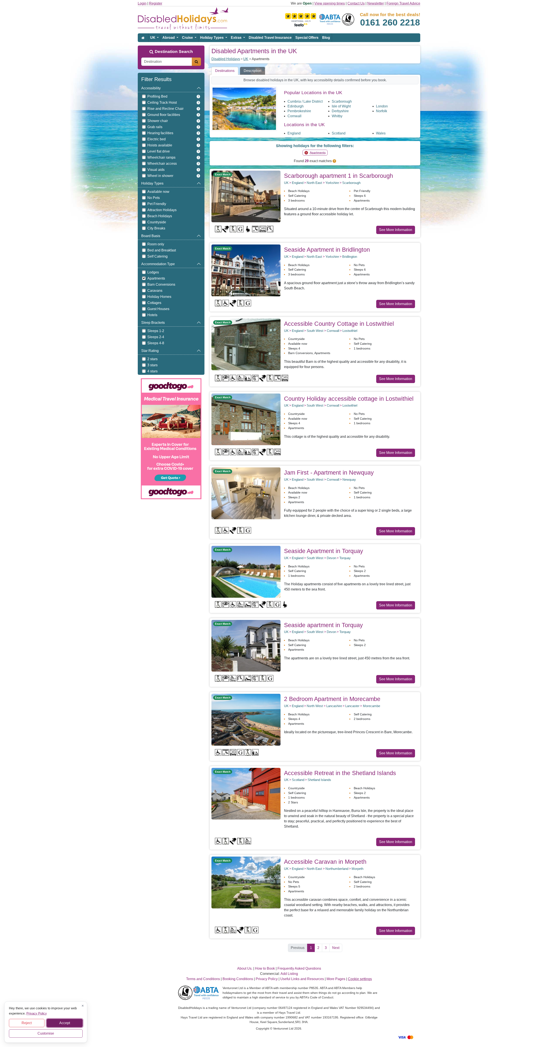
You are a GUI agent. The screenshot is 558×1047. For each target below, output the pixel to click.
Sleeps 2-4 (155, 337)
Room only (155, 244)
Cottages (154, 303)
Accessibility (151, 88)
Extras (236, 37)
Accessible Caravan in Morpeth (325, 861)
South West (315, 331)
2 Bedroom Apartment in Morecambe (332, 699)
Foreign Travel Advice (403, 3)
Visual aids (156, 169)
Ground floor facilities (163, 115)
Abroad (169, 37)
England (294, 133)
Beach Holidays (159, 216)
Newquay (349, 479)
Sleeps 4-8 (155, 343)
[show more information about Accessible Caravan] (246, 882)
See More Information (395, 230)
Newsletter (375, 3)
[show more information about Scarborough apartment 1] (246, 196)
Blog (326, 37)
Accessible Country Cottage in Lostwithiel (339, 323)
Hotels (152, 315)
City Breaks (156, 228)
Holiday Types (212, 37)
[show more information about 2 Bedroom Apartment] (246, 719)
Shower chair (157, 121)
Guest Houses (158, 309)
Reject (27, 1023)
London (382, 106)
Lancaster (352, 706)
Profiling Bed (157, 96)
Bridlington (349, 256)
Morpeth (357, 869)
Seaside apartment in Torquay (323, 625)
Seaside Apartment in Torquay (323, 551)
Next (335, 948)
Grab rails (154, 127)
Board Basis (150, 236)
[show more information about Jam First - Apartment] (246, 493)
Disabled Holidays (225, 59)
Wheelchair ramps (161, 157)
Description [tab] (252, 71)
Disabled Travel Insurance (270, 37)
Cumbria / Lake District (305, 101)
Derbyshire (340, 111)
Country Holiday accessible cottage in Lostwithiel (348, 398)
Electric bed (156, 139)
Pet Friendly (156, 204)
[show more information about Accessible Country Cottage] (246, 344)
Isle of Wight (341, 106)
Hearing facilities (160, 133)
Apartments (156, 278)
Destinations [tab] (225, 71)
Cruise (188, 37)
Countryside (156, 222)
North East (314, 183)
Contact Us (356, 3)
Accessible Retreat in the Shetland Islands (340, 773)
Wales (381, 133)
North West (315, 706)
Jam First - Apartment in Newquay (329, 472)
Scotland (338, 133)
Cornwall (294, 116)
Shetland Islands (319, 780)
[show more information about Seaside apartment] (246, 645)
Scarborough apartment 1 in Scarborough (338, 175)
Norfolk (381, 111)
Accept (64, 1023)
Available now (158, 191)
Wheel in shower (160, 176)
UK (153, 37)
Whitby (337, 116)
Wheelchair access (162, 163)
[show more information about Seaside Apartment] (246, 270)
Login (142, 3)
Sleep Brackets (153, 322)
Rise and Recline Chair (165, 108)
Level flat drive (158, 151)
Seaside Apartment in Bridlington (327, 249)
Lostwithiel (349, 331)
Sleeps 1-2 (155, 331)
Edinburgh (296, 106)
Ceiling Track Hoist (162, 102)
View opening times (329, 3)
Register (155, 3)
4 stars (152, 371)
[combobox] (166, 62)
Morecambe (371, 706)
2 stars (152, 359)
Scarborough (342, 101)
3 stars (152, 365)
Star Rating (150, 351)
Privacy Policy (36, 1013)
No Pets (153, 198)
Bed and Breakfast (161, 250)
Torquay (345, 558)
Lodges (153, 272)
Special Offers (306, 37)
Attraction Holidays (162, 210)
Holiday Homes (159, 297)
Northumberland (336, 869)
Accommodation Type (158, 264)
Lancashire (334, 706)
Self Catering (157, 256)
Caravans (154, 290)
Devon (331, 558)
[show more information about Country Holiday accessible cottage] (246, 419)
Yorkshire (332, 183)
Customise (45, 1033)
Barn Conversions (161, 284)
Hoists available (159, 145)
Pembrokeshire (299, 111)
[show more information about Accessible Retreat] (246, 793)
